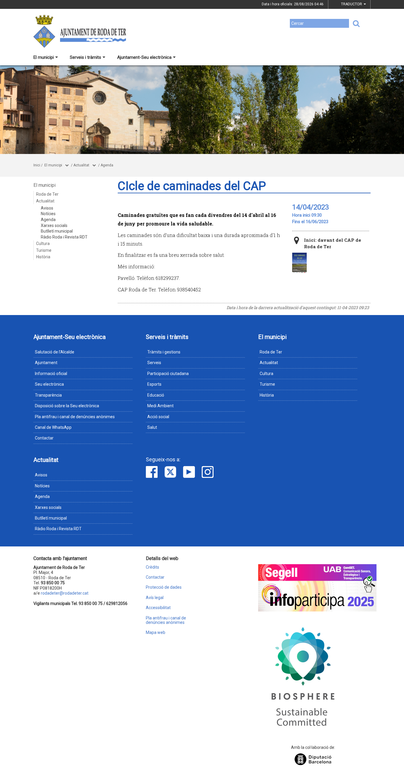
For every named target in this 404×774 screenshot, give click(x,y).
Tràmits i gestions (163, 352)
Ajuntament (46, 362)
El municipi (43, 57)
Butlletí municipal (57, 231)
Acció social (158, 416)
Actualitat (81, 165)
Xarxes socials (54, 225)
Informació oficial (51, 373)
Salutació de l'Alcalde (54, 352)
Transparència (48, 395)
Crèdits (152, 567)
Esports (154, 384)
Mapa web (155, 632)
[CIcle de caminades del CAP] (299, 263)
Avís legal (155, 597)
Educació (155, 395)
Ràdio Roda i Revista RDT (64, 237)
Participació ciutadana (168, 373)
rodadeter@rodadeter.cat (64, 593)
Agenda (107, 165)
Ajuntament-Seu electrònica (144, 57)
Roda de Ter (47, 194)
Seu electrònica (49, 384)
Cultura (43, 243)
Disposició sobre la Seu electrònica (67, 405)
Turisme (43, 250)
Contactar (44, 438)
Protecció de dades (164, 587)
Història (43, 256)
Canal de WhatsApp (53, 427)
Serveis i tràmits (85, 57)
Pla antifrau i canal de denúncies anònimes (75, 416)
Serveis (154, 362)
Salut (152, 427)
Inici (36, 165)
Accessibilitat (158, 608)
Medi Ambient (160, 405)
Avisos (47, 208)
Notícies (48, 213)
